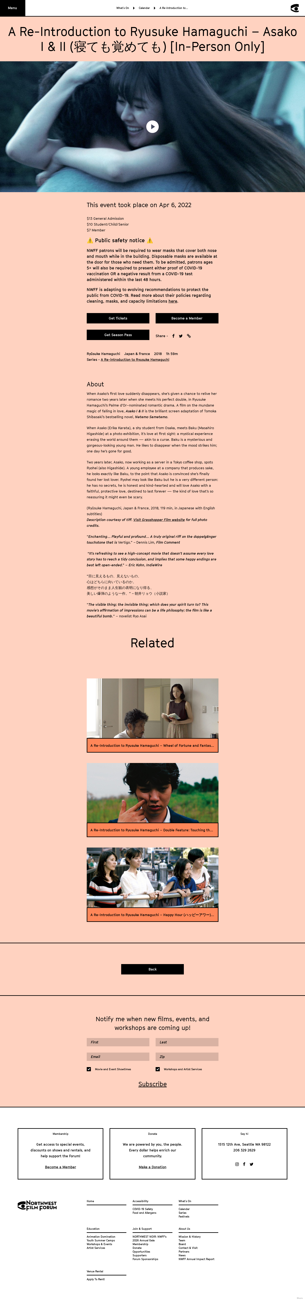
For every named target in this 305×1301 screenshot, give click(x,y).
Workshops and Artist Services (183, 1069)
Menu (12, 8)
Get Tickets (118, 318)
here (172, 301)
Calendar (144, 8)
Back (153, 969)
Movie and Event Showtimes (113, 1069)
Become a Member (187, 318)
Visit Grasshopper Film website (159, 520)
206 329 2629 (244, 1150)
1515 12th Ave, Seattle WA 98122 (244, 1144)
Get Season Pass (118, 335)
